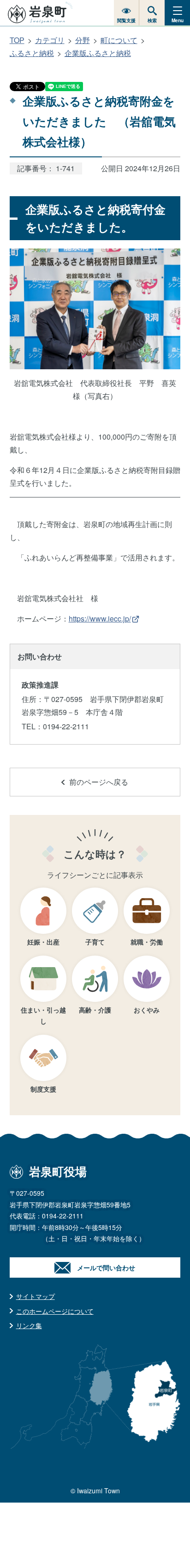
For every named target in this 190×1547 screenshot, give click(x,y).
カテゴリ (50, 40)
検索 (152, 20)
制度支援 (43, 1088)
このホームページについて (55, 1311)
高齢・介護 (95, 1009)
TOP (17, 40)
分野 (82, 40)
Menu (178, 20)
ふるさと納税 (32, 53)
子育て (95, 941)
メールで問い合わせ (106, 1267)
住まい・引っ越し (43, 1015)
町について (119, 40)
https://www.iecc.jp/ (100, 618)
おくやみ (147, 1009)
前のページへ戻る (98, 782)
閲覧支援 (126, 20)
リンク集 (29, 1325)
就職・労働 (147, 941)
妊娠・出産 (43, 941)
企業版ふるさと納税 (98, 53)
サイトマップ (35, 1296)
